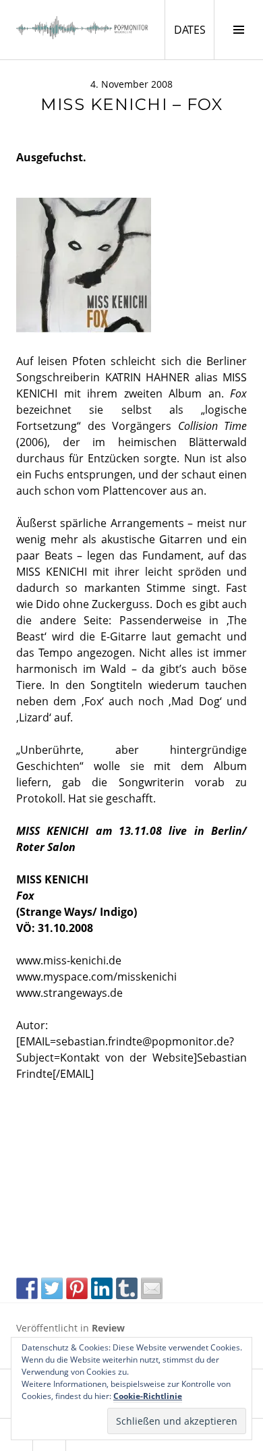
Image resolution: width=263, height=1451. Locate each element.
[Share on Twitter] (52, 1288)
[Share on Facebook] (27, 1288)
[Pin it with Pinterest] (77, 1288)
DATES (194, 29)
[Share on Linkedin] (102, 1288)
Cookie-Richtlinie (147, 1396)
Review (108, 1327)
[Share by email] (152, 1288)
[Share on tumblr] (127, 1288)
